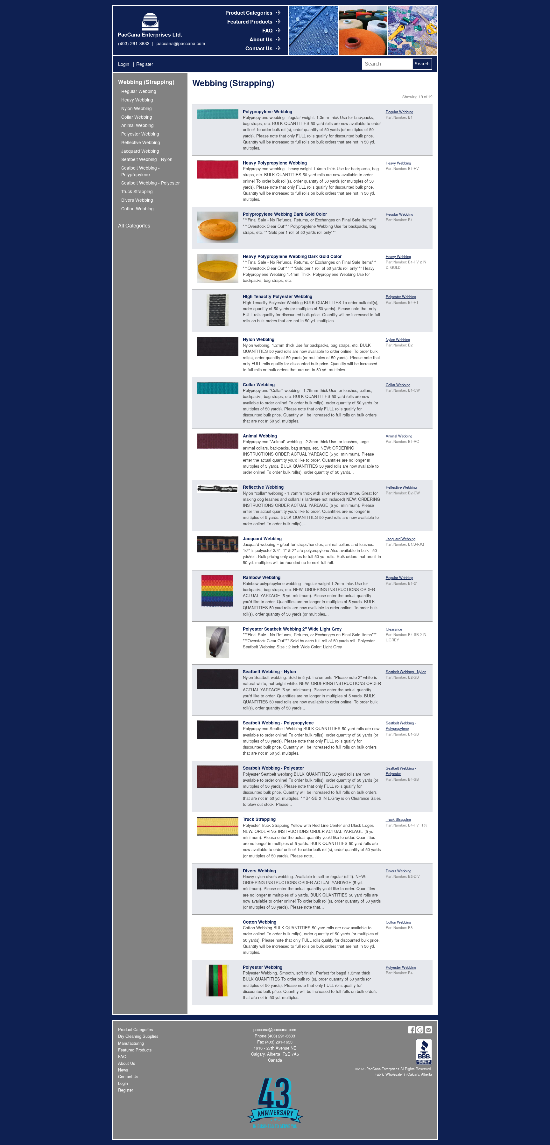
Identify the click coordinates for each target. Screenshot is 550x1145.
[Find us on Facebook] (411, 1032)
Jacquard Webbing (140, 151)
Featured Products (250, 21)
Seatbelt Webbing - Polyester (150, 182)
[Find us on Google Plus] (419, 1032)
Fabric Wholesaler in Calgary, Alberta (403, 1074)
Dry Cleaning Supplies (138, 1036)
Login (123, 63)
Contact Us (259, 48)
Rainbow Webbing (261, 577)
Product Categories (249, 12)
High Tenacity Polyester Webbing (277, 296)
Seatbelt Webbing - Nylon (147, 159)
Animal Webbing (137, 125)
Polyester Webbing (140, 133)
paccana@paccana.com (181, 43)
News (123, 1070)
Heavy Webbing (137, 99)
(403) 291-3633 (134, 43)
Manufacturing (131, 1043)
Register (144, 63)
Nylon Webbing (136, 108)
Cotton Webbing (137, 208)
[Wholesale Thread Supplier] (362, 30)
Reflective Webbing (140, 142)
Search (422, 63)
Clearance (394, 629)
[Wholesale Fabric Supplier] (313, 30)
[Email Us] (428, 1032)
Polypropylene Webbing (267, 111)
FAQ (268, 30)
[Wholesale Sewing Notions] (412, 30)
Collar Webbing (136, 117)
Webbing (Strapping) (146, 82)
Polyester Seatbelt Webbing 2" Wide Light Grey (292, 629)
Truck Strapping (137, 191)
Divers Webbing (137, 200)
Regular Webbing (138, 91)
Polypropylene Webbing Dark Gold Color (285, 214)
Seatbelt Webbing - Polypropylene (140, 170)
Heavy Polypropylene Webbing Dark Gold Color (292, 256)
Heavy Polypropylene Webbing (275, 163)
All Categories (134, 225)
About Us (262, 39)
